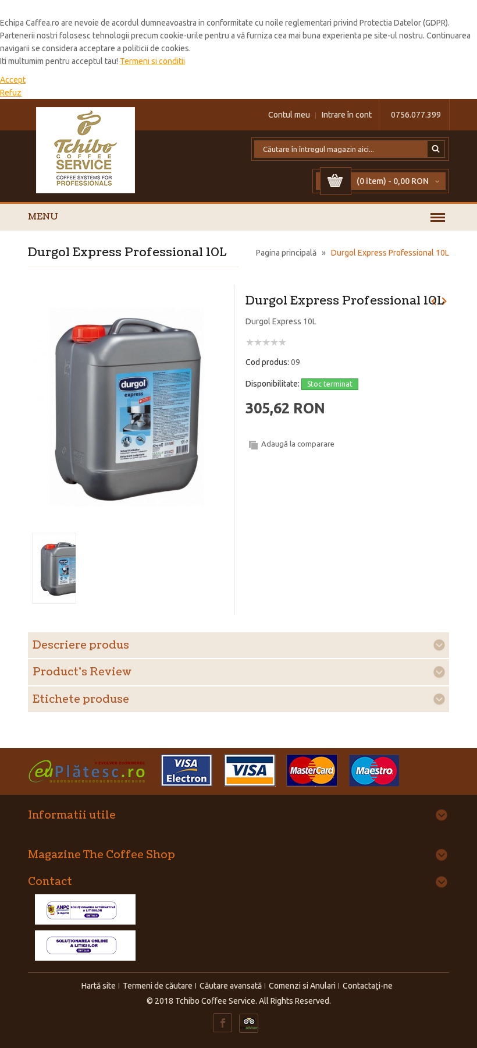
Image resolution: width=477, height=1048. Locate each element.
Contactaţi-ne (368, 985)
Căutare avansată (231, 985)
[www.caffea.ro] (86, 150)
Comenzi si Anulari (302, 985)
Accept (13, 79)
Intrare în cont (347, 114)
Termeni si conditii (152, 61)
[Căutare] (436, 149)
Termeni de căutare (158, 985)
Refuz (11, 92)
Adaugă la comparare (297, 444)
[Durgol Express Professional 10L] (127, 300)
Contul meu (289, 114)
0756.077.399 (416, 114)
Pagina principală (286, 252)
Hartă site (98, 985)
